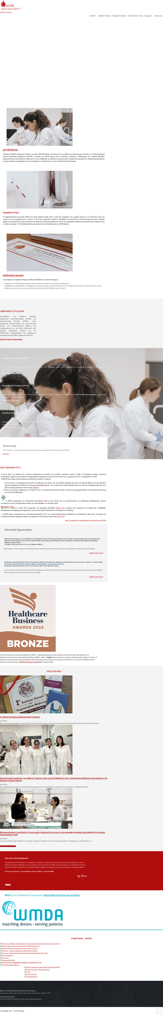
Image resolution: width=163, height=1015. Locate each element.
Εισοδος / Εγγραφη (6, 12)
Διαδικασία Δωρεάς (13, 275)
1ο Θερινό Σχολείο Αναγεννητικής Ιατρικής (20, 717)
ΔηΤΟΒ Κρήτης (10, 149)
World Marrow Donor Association (62, 895)
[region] (54, 56)
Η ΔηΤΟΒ (92, 16)
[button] (54, 92)
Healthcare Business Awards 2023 (30, 662)
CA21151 (61, 516)
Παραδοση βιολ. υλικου (135, 16)
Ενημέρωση (148, 16)
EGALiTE (58, 508)
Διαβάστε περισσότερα (96, 553)
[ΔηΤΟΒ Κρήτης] (11, 10)
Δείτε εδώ (6, 454)
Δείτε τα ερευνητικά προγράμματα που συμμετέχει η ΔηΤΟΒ (85, 520)
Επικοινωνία (159, 16)
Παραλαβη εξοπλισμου (119, 16)
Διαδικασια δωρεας (104, 16)
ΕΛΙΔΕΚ (35, 488)
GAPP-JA (47, 501)
